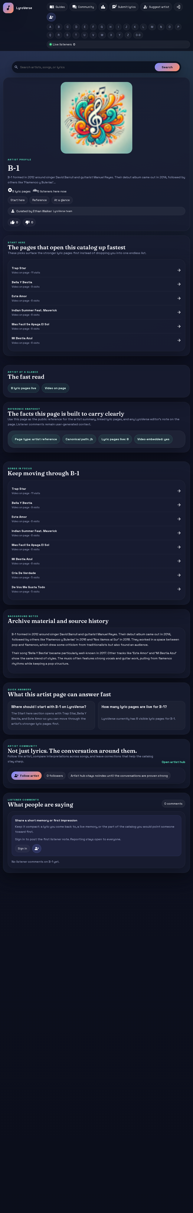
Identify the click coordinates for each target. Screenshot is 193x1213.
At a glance (62, 200)
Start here (18, 200)
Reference (39, 200)
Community (83, 7)
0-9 (138, 35)
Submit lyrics (124, 7)
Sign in (22, 848)
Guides (57, 7)
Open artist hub (173, 762)
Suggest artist (156, 7)
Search (167, 67)
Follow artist (26, 775)
